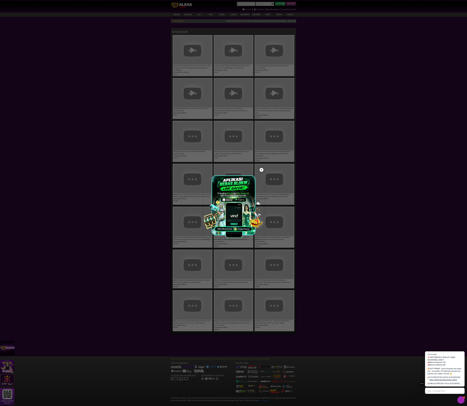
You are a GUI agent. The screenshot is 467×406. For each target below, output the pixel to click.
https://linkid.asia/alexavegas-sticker (443, 379)
